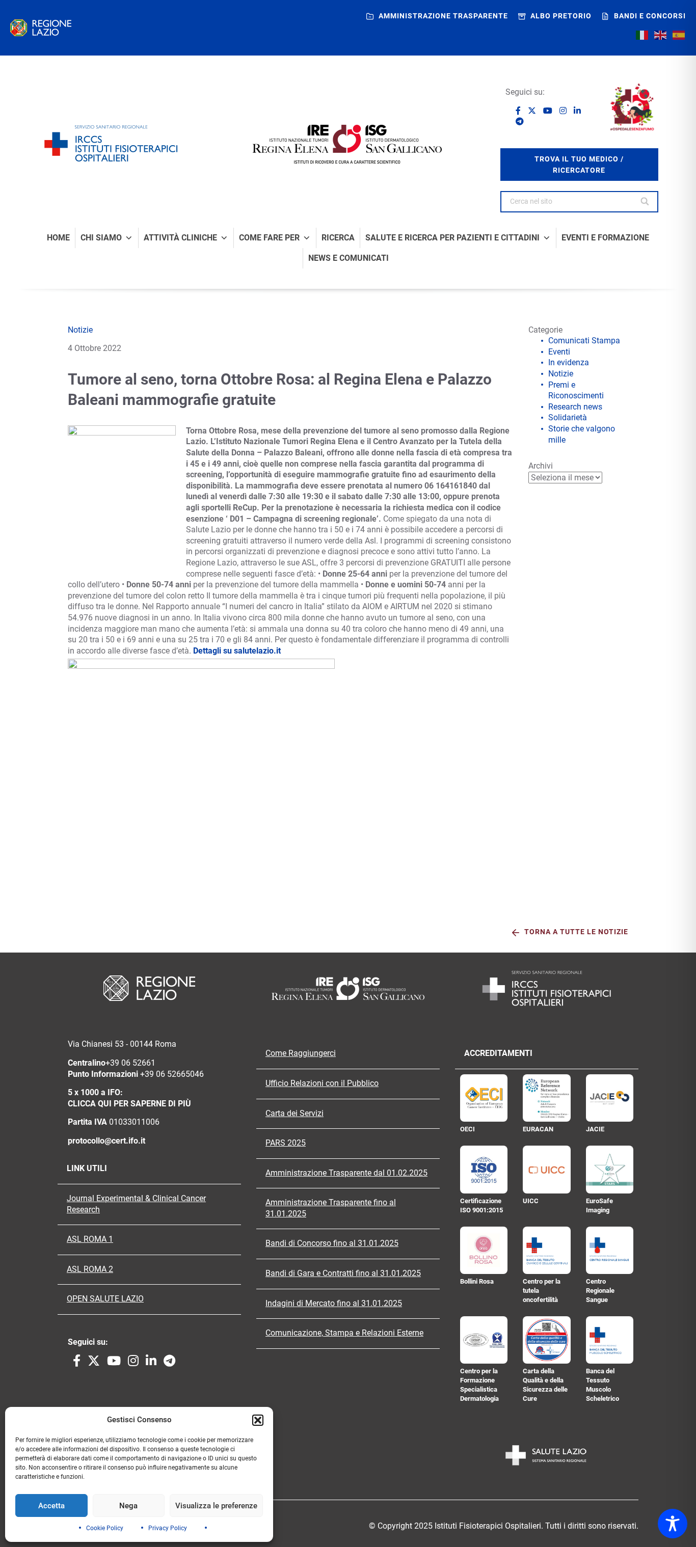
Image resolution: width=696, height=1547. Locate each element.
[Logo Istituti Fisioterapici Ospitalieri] (348, 988)
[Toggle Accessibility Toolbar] (672, 1523)
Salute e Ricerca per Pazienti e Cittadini (452, 237)
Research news (575, 407)
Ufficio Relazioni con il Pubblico (322, 1083)
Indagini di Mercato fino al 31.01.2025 (333, 1303)
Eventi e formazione (605, 237)
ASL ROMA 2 (90, 1269)
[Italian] (642, 34)
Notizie (80, 330)
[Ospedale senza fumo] (632, 107)
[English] (660, 34)
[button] (258, 1420)
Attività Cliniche (180, 237)
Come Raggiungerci (300, 1053)
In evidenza (568, 362)
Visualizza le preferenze (216, 1505)
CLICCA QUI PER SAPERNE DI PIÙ (129, 1103)
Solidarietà (567, 417)
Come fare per (269, 237)
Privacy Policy (167, 1528)
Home (58, 237)
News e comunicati (348, 258)
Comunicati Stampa (584, 340)
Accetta (51, 1505)
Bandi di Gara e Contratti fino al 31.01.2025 (343, 1273)
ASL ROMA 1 (90, 1239)
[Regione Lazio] (40, 27)
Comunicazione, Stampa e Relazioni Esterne (344, 1333)
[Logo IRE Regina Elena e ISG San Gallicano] (348, 144)
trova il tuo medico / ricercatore (579, 164)
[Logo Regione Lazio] (149, 988)
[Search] (645, 201)
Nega (128, 1505)
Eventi (559, 352)
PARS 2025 (285, 1143)
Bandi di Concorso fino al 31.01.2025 (331, 1243)
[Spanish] (679, 34)
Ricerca (338, 237)
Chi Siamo (101, 237)
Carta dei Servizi (294, 1113)
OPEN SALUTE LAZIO (105, 1299)
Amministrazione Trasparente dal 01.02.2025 (346, 1173)
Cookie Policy (104, 1528)
